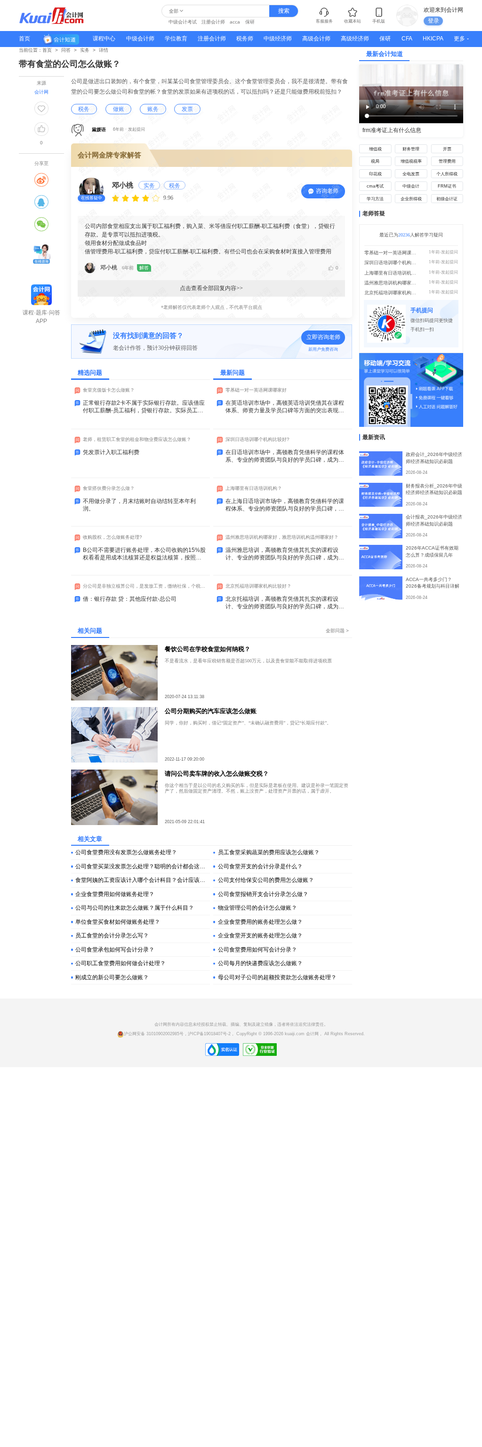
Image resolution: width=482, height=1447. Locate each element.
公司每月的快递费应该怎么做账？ (260, 963)
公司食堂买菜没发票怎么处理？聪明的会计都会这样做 (142, 866)
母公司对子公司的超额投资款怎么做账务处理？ (277, 977)
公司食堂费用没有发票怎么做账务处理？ (126, 852)
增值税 (375, 149)
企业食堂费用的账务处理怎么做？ (260, 922)
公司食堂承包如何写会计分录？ (114, 949)
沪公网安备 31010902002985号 (154, 1033)
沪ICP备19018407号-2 (209, 1033)
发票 (187, 109)
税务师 (244, 38)
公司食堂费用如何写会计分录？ (257, 949)
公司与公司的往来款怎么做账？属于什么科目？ (134, 907)
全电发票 (410, 174)
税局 (375, 161)
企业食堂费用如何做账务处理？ (114, 894)
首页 (24, 38)
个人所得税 (447, 174)
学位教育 (176, 38)
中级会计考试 (183, 21)
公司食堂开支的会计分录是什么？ (260, 866)
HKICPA (433, 38)
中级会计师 (140, 38)
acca (235, 21)
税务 (83, 109)
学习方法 (375, 199)
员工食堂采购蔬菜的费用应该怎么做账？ (269, 852)
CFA (407, 38)
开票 (447, 149)
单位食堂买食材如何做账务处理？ (117, 922)
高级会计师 (316, 38)
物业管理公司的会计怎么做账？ (257, 907)
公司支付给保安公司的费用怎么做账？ (266, 880)
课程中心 (104, 38)
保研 (250, 21)
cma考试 (375, 186)
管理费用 (447, 161)
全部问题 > (337, 630)
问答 (66, 50)
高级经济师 (355, 38)
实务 (84, 50)
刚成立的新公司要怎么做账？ (112, 977)
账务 (153, 109)
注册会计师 (213, 21)
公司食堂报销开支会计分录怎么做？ (263, 894)
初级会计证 (447, 199)
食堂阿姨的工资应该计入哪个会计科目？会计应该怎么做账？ (142, 880)
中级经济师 (278, 38)
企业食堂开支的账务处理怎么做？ (260, 935)
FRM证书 (447, 186)
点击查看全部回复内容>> (211, 288)
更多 (459, 38)
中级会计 (410, 186)
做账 (118, 109)
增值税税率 (411, 161)
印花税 (375, 174)
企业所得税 (411, 199)
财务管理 (410, 149)
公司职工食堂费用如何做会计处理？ (120, 963)
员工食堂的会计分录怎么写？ (112, 935)
